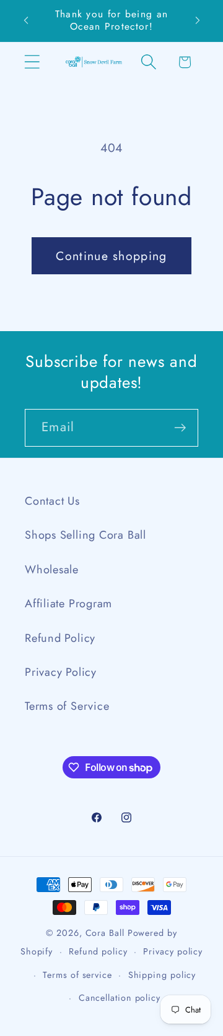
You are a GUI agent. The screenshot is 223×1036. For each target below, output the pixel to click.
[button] (32, 62)
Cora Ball (105, 933)
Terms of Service (67, 706)
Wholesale (52, 570)
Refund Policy (60, 638)
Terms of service (77, 975)
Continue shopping (111, 255)
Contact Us (52, 501)
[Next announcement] (197, 20)
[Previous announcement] (26, 20)
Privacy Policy (61, 672)
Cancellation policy (119, 998)
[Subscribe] (180, 428)
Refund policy (98, 951)
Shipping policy (162, 975)
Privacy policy (173, 951)
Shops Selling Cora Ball (85, 535)
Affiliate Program (68, 604)
